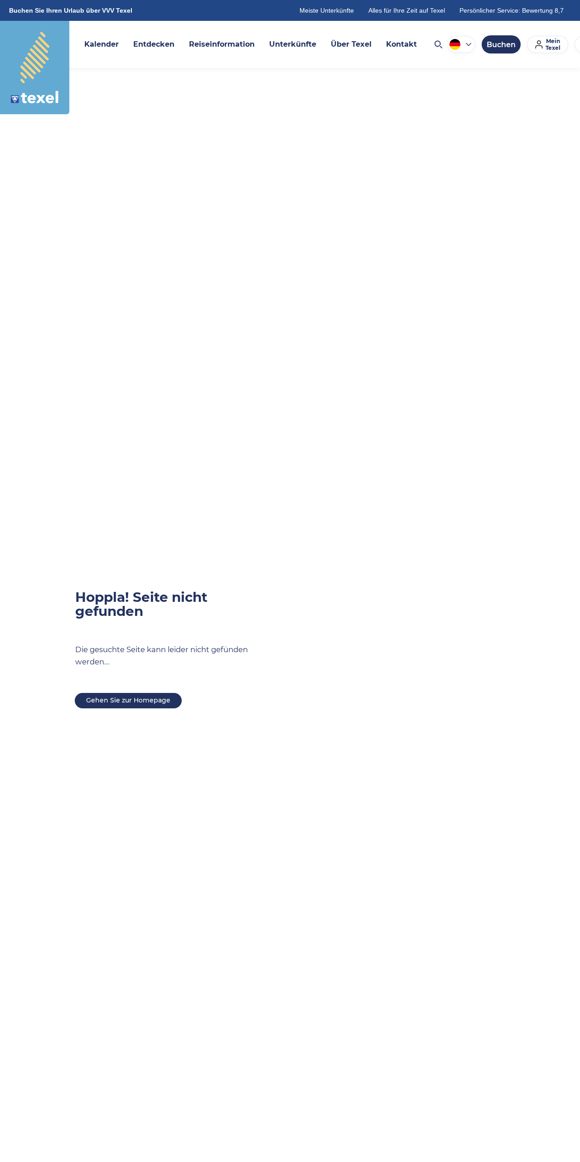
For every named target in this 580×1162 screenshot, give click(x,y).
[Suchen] (438, 44)
